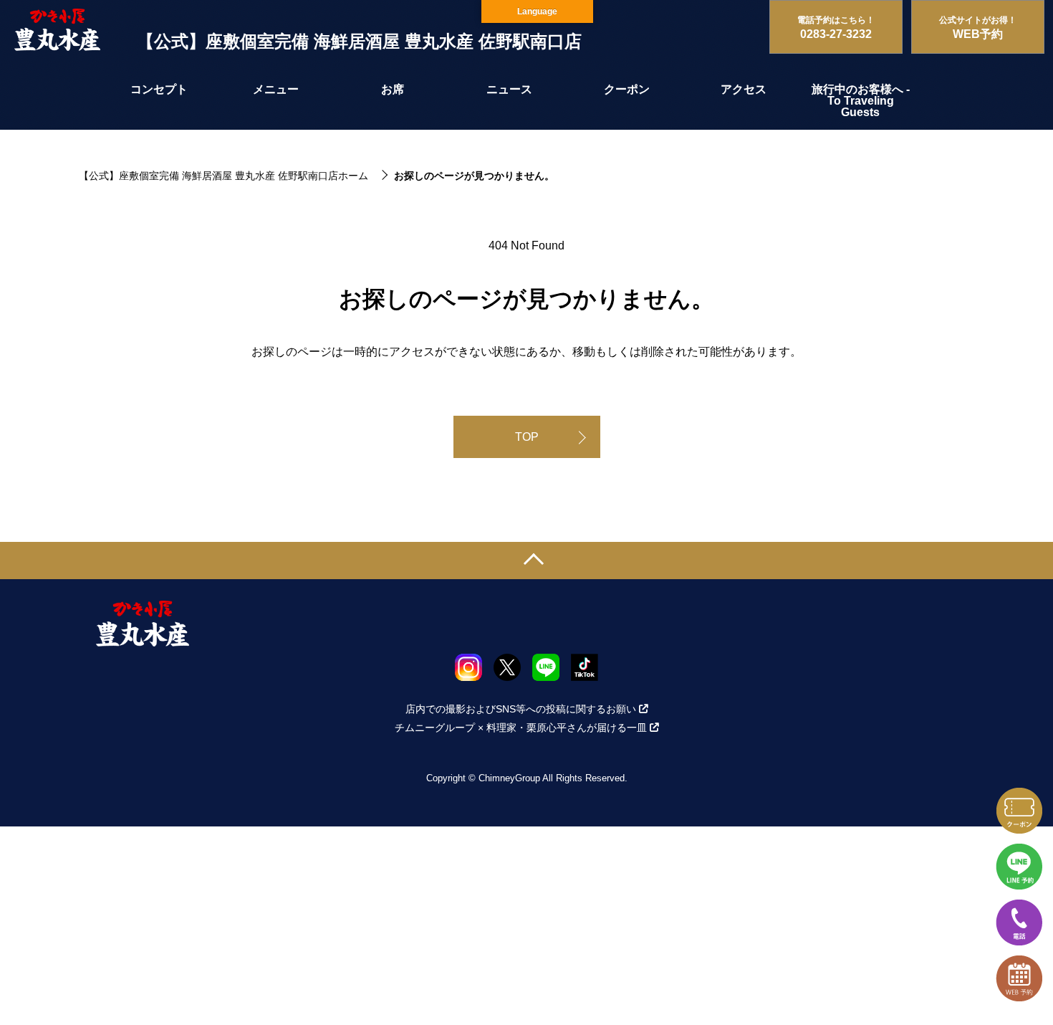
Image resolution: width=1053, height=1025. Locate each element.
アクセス (743, 89)
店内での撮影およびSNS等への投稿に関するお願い (520, 709)
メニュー (276, 89)
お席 (392, 89)
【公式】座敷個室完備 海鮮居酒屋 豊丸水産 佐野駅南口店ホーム (223, 175)
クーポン (627, 89)
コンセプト (159, 89)
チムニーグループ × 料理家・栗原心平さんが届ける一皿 (521, 727)
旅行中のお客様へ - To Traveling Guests (861, 100)
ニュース (509, 89)
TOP (527, 437)
